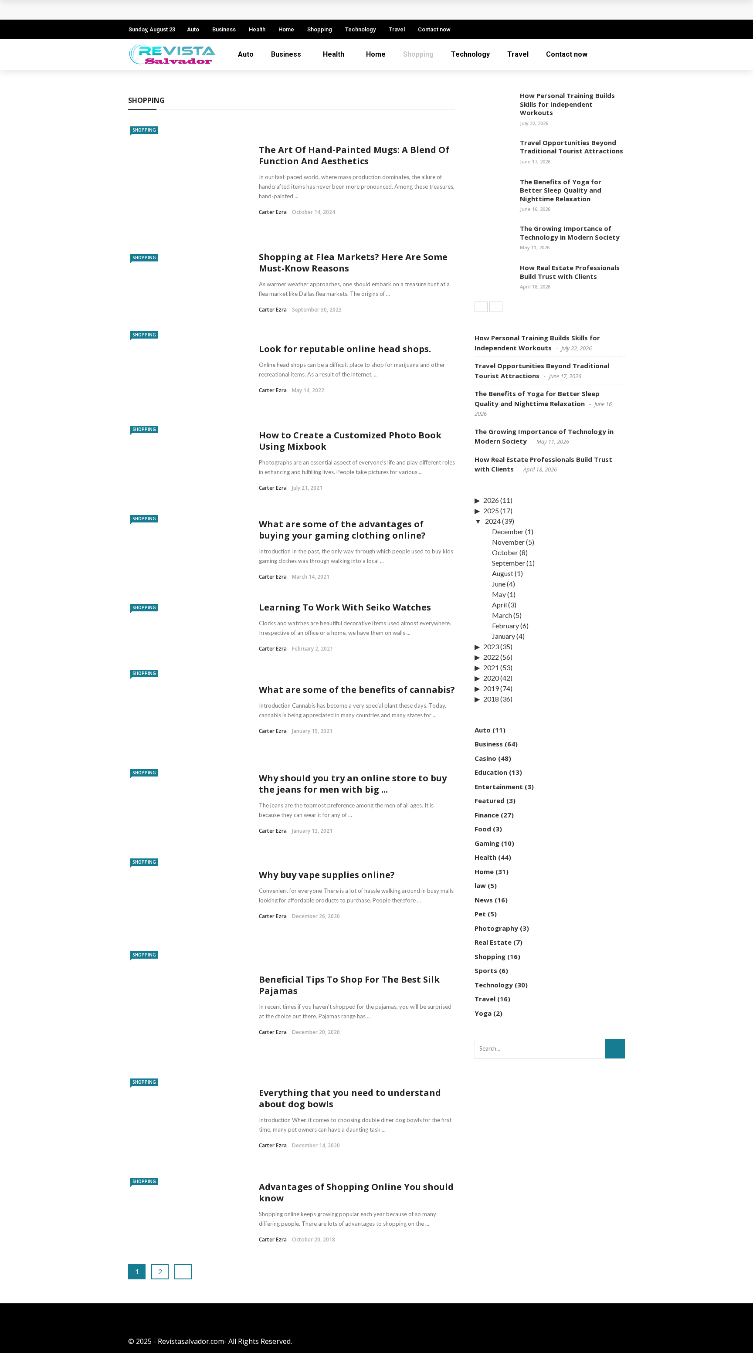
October (505, 552)
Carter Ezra (273, 212)
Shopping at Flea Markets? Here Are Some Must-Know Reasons (353, 262)
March (502, 615)
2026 (491, 500)
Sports (486, 970)
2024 (493, 521)
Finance (487, 814)
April (499, 604)
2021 (491, 667)
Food (483, 828)
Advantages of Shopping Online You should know (356, 1192)
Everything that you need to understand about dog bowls (350, 1098)
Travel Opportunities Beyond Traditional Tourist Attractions (571, 147)
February (505, 625)
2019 (491, 688)
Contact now (434, 29)
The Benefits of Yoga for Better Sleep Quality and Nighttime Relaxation (560, 190)
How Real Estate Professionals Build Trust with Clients (570, 272)
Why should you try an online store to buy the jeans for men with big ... (353, 783)
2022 (491, 657)
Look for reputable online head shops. (345, 349)
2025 (491, 510)
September (508, 563)
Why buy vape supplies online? (327, 875)
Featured (490, 800)
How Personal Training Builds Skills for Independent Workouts (567, 104)
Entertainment (499, 786)
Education (491, 772)
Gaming (487, 843)
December (508, 531)
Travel (397, 29)
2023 (491, 646)
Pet (480, 913)
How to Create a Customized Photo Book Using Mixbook (350, 440)
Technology (360, 29)
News (484, 899)
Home (286, 29)
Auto (193, 29)
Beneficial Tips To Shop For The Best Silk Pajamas (349, 985)
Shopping (319, 29)
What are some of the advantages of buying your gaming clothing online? (342, 529)
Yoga (483, 1013)
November (508, 542)
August (502, 573)
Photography (496, 928)
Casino (485, 758)
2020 (491, 678)
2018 (491, 699)
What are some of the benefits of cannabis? (357, 689)
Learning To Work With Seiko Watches (345, 607)
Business (224, 29)
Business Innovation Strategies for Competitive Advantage (239, 10)
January (503, 636)
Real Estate (493, 942)
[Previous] (481, 307)
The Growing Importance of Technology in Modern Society (570, 232)
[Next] (495, 307)
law (480, 885)
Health (257, 29)
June (498, 584)
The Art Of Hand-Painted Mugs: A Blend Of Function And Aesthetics (354, 155)
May (499, 594)
